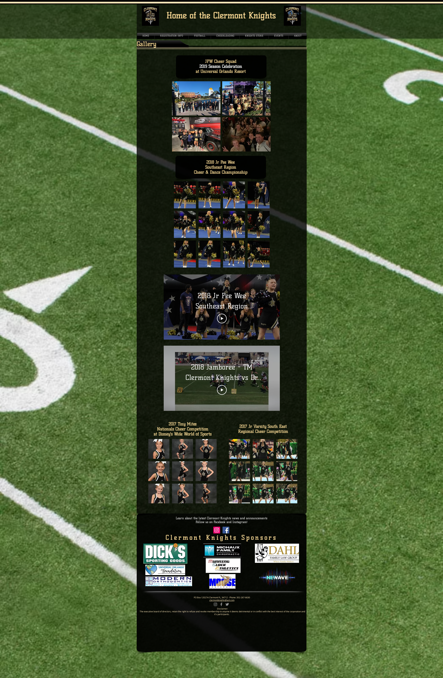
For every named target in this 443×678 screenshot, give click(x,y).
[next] (263, 226)
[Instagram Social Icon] (216, 530)
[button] (196, 98)
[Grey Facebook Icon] (221, 604)
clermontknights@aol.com (221, 600)
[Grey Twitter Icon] (227, 604)
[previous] (180, 226)
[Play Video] (222, 318)
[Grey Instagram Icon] (215, 604)
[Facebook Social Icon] (226, 530)
